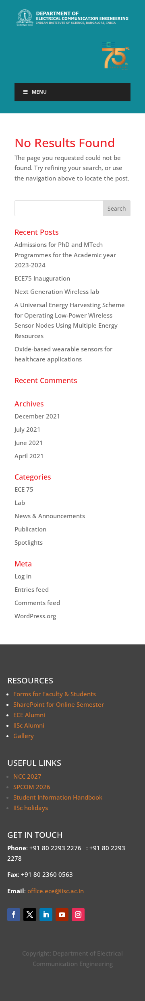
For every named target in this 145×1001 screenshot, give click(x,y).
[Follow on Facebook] (13, 914)
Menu (39, 91)
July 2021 (27, 429)
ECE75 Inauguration (42, 278)
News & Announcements (49, 516)
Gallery (23, 736)
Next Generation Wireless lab (56, 291)
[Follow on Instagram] (78, 914)
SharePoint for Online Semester (58, 704)
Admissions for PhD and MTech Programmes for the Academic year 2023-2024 (65, 254)
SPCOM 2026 (31, 787)
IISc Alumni (28, 725)
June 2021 (28, 443)
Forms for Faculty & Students (54, 694)
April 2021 (29, 456)
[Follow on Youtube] (62, 914)
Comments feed (37, 603)
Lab (19, 502)
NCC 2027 (27, 776)
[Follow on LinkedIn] (45, 914)
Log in (22, 576)
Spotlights (28, 542)
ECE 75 (23, 489)
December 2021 (37, 416)
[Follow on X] (29, 914)
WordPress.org (35, 616)
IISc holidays (30, 808)
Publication (30, 529)
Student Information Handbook (57, 797)
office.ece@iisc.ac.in (55, 891)
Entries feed (31, 589)
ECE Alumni (29, 715)
